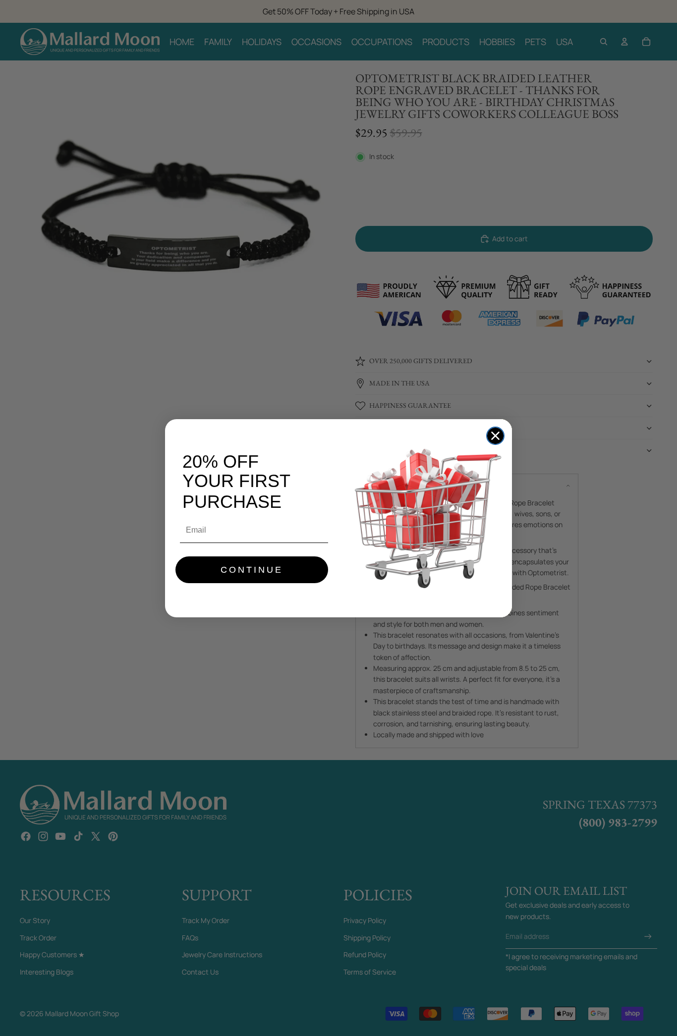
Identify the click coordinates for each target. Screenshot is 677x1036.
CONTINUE (252, 570)
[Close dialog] (495, 435)
